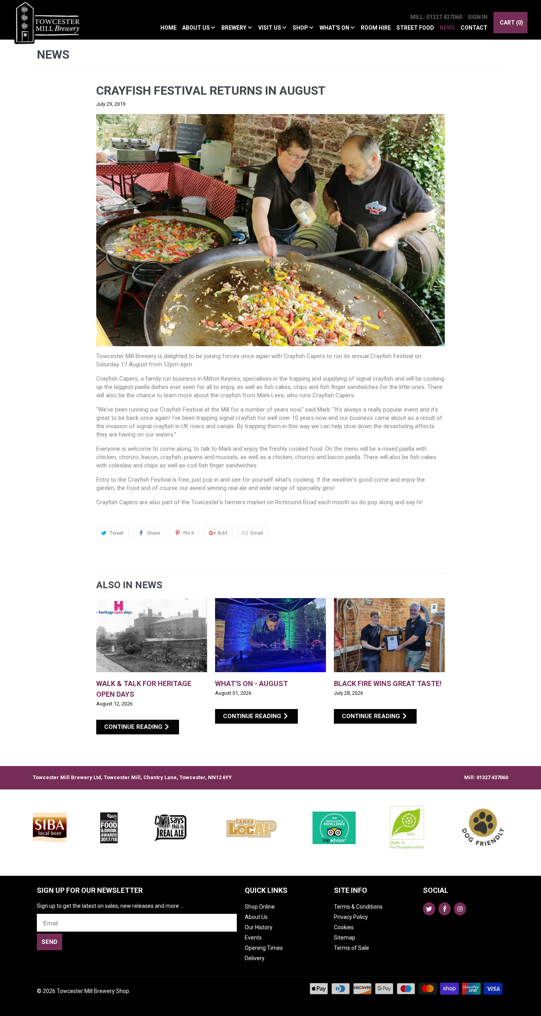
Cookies (344, 927)
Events (253, 937)
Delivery (255, 958)
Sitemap (344, 937)
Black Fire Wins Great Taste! (388, 683)
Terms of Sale (351, 948)
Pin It (188, 533)
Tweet (117, 533)
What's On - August (251, 683)
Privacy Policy (351, 917)
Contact (474, 28)
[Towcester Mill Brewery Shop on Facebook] (444, 908)
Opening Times (264, 948)
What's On (335, 28)
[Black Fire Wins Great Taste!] (389, 635)
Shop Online (260, 907)
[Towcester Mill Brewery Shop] (49, 27)
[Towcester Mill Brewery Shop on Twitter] (429, 908)
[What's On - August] (270, 635)
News (447, 28)
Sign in (478, 17)
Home (168, 28)
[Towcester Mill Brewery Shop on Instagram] (460, 908)
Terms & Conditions (358, 907)
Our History (258, 927)
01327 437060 (492, 777)
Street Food (415, 28)
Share (153, 533)
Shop (301, 28)
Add (222, 533)
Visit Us (270, 28)
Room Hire (376, 28)
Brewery (234, 28)
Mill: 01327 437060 (436, 17)
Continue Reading (134, 726)
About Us (196, 28)
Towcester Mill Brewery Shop (93, 991)
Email (257, 533)
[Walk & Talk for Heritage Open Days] (151, 635)
